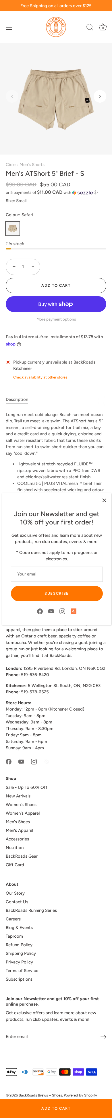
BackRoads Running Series (31, 910)
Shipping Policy (21, 953)
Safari (13, 228)
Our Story (15, 893)
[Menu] (9, 27)
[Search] (90, 28)
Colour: (19, 214)
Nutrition (15, 847)
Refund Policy (19, 944)
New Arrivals (18, 796)
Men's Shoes (18, 821)
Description (17, 399)
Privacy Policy (19, 962)
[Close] (104, 500)
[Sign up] (103, 1037)
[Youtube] (51, 610)
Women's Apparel (23, 813)
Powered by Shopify (80, 1095)
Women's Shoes (21, 804)
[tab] (20, 399)
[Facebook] (40, 610)
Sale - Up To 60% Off (26, 787)
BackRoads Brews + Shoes (40, 1095)
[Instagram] (62, 610)
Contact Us (17, 901)
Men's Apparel (19, 830)
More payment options (56, 319)
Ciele (11, 164)
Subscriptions (19, 979)
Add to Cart (56, 1108)
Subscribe (57, 593)
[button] (12, 96)
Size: (10, 200)
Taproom (14, 936)
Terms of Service (22, 970)
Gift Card (15, 864)
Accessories (17, 839)
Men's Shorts (32, 164)
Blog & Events (19, 927)
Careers (13, 919)
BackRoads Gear (22, 856)
